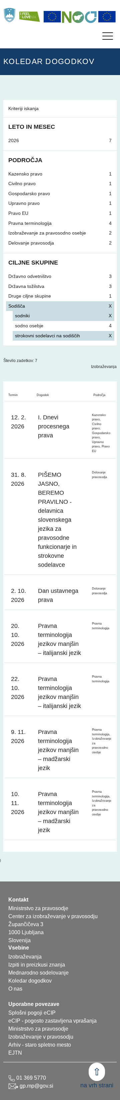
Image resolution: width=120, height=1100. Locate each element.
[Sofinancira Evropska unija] (52, 16)
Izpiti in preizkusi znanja (36, 965)
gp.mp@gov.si (35, 1086)
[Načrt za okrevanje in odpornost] (79, 16)
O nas (15, 989)
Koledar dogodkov (30, 981)
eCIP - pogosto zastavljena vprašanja (52, 1021)
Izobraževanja (104, 366)
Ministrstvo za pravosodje (38, 1029)
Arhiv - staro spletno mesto (39, 1045)
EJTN (15, 1053)
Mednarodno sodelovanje (38, 973)
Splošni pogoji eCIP (32, 1013)
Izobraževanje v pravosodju (40, 1037)
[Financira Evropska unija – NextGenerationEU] (107, 16)
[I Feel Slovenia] (29, 15)
